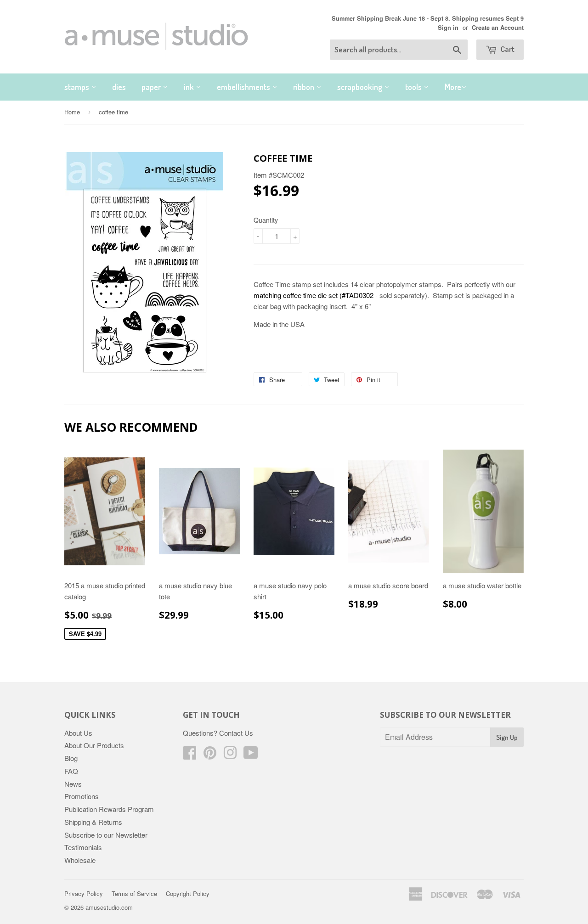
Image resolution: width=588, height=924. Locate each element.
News (73, 784)
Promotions (81, 796)
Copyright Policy (187, 893)
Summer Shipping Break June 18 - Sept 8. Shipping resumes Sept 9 (428, 18)
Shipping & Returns (93, 822)
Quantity (266, 220)
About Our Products (94, 745)
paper (152, 87)
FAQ (71, 771)
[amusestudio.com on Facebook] (190, 755)
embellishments (244, 87)
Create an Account (498, 27)
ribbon (304, 87)
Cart (506, 49)
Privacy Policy (83, 893)
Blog (71, 758)
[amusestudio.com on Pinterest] (210, 755)
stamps (77, 87)
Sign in (448, 27)
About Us (78, 733)
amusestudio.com (109, 907)
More (453, 87)
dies (119, 87)
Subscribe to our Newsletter (105, 834)
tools (414, 87)
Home (72, 111)
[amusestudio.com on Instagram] (230, 755)
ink (190, 87)
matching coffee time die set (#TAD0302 (313, 295)
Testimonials (83, 847)
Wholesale (80, 860)
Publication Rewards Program (109, 809)
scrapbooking (360, 87)
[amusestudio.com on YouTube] (250, 755)
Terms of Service (134, 893)
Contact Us (236, 733)
